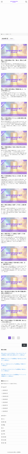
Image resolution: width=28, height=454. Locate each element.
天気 (4, 433)
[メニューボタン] (2, 2)
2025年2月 (5, 390)
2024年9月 (5, 399)
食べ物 (4, 442)
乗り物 (4, 422)
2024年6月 (5, 408)
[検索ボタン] (26, 2)
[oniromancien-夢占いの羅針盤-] (14, 2)
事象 (4, 425)
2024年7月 (5, 405)
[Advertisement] (14, 18)
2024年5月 (5, 411)
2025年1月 (5, 393)
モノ (4, 419)
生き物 (4, 440)
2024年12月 (5, 396)
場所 (4, 430)
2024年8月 (5, 402)
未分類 (4, 437)
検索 (24, 345)
